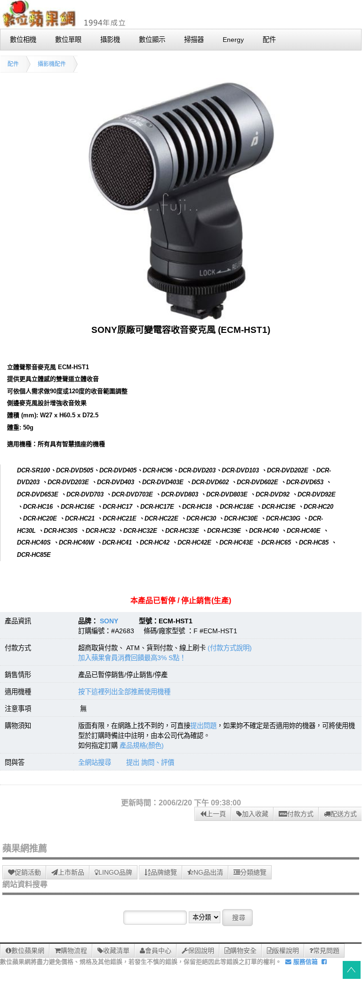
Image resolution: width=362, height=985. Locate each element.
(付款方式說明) (230, 648)
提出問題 (203, 725)
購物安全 (243, 950)
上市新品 (71, 872)
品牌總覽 (164, 872)
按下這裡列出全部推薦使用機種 (124, 691)
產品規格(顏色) (142, 745)
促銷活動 (28, 872)
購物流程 (74, 950)
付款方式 (300, 814)
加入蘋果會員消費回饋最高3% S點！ (132, 658)
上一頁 (216, 814)
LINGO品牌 (115, 872)
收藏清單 (116, 950)
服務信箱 (304, 961)
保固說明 (201, 950)
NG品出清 (208, 872)
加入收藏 (255, 814)
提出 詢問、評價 (150, 762)
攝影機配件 (52, 64)
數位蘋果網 (27, 950)
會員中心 (158, 950)
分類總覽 (253, 872)
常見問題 (326, 950)
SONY (109, 621)
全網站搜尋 (94, 762)
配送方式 (343, 814)
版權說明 (286, 950)
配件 (13, 64)
